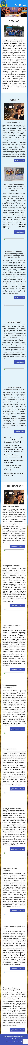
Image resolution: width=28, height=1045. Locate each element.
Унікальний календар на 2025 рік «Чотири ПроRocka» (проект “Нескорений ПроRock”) (14, 440)
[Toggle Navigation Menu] (20, 2)
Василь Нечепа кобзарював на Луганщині (13, 461)
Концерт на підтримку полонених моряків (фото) (12, 456)
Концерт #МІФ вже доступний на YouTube (13, 474)
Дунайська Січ (18, 1038)
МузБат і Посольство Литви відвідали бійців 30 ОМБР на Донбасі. (13, 468)
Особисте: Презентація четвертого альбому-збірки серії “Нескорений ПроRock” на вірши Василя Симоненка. (14, 448)
